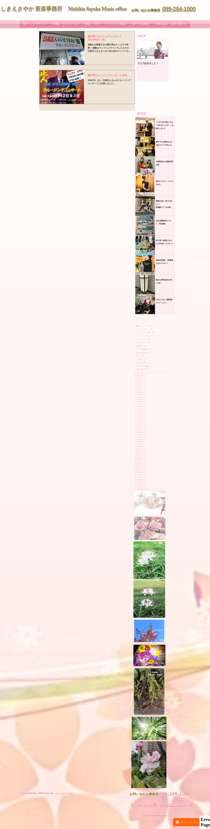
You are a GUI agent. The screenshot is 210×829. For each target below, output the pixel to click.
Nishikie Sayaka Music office (97, 9)
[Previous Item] (141, 50)
